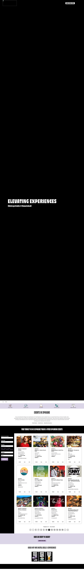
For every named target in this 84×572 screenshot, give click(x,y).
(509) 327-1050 (72, 486)
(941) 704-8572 (39, 515)
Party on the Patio (21, 479)
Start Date (3, 440)
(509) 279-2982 (39, 485)
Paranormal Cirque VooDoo (40, 509)
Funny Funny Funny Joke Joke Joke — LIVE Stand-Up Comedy (74, 480)
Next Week (7, 449)
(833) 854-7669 (22, 515)
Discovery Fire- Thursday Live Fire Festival (73, 451)
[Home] (9, 3)
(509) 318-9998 (22, 455)
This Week (8, 448)
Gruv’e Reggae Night (38, 479)
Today (2, 448)
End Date (2, 444)
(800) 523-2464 (56, 485)
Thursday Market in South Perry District (57, 451)
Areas (2, 455)
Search (4, 459)
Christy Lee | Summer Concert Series (40, 451)
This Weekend (3, 449)
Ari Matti (19, 450)
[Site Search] (77, 3)
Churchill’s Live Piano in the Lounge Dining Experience (73, 510)
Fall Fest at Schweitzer (22, 509)
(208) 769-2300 (72, 456)
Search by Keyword (5, 436)
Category (3, 452)
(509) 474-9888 (72, 516)
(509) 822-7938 (56, 515)
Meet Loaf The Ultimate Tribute (57, 479)
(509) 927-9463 (39, 456)
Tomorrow (5, 448)
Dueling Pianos (54, 509)
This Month (11, 449)
